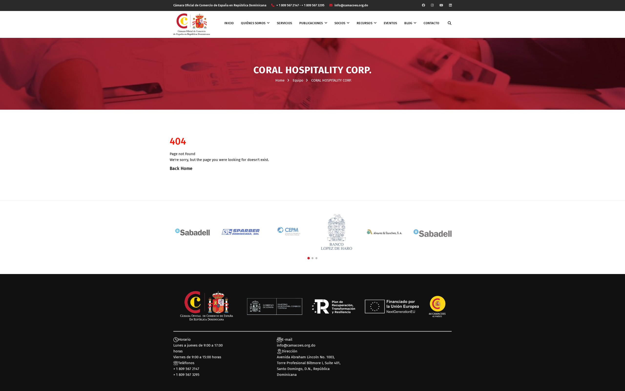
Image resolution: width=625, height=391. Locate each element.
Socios (339, 23)
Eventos (390, 23)
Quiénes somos (253, 23)
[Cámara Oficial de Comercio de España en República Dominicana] (191, 24)
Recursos (364, 23)
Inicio (229, 23)
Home (280, 80)
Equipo (298, 80)
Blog (408, 23)
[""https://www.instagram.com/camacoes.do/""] (432, 5)
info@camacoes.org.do (296, 345)
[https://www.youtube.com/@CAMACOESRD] (441, 5)
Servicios (284, 23)
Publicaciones (311, 23)
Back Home (181, 168)
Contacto (431, 23)
